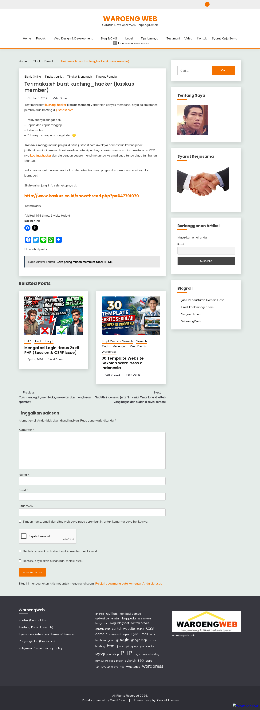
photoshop (112, 654)
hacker (152, 640)
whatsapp (133, 666)
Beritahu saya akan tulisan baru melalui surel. (53, 561)
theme (115, 666)
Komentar (26, 429)
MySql (100, 654)
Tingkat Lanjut (54, 76)
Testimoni (173, 38)
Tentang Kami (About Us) (220, 4)
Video (188, 38)
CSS (150, 628)
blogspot (123, 623)
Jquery (134, 646)
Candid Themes (168, 700)
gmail (111, 640)
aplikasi (112, 613)
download (115, 634)
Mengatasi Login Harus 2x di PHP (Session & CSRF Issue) (51, 350)
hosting (100, 646)
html (111, 645)
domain (101, 634)
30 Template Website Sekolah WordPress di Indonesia (123, 363)
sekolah (130, 660)
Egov (134, 634)
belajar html (144, 618)
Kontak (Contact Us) (213, 4)
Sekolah (141, 341)
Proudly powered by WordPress (104, 700)
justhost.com (64, 110)
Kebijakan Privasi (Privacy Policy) (239, 4)
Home (27, 38)
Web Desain (138, 346)
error (152, 634)
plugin (137, 654)
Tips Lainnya (149, 38)
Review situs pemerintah (109, 660)
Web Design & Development (73, 38)
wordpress (152, 666)
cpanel (140, 628)
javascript (123, 646)
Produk (40, 38)
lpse (142, 646)
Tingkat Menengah (79, 76)
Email (23, 490)
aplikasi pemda (130, 613)
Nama (24, 474)
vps (122, 666)
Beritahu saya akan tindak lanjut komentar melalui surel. (60, 551)
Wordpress (109, 351)
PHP (27, 341)
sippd (149, 660)
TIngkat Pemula (106, 76)
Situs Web (26, 506)
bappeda (129, 618)
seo (141, 660)
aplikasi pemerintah (107, 618)
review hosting (151, 654)
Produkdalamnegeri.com (197, 307)
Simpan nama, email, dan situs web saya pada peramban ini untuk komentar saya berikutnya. (85, 521)
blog (113, 623)
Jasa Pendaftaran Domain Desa (202, 300)
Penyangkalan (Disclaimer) (232, 4)
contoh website (123, 628)
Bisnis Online (32, 76)
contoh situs (102, 628)
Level (129, 38)
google (122, 639)
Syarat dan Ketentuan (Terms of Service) (226, 4)
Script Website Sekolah (117, 341)
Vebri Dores (60, 98)
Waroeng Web (130, 19)
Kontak (202, 38)
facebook (100, 640)
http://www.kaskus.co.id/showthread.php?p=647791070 (81, 196)
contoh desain (140, 623)
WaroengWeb (191, 321)
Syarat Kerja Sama (224, 38)
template (102, 666)
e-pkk (126, 634)
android (99, 613)
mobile (150, 646)
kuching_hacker (55, 105)
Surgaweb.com (191, 314)
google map (139, 640)
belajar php (101, 623)
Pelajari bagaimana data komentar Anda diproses (128, 583)
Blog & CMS (109, 38)
